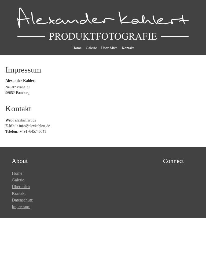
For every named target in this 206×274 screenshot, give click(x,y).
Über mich (21, 186)
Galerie (91, 48)
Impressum (21, 206)
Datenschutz (22, 200)
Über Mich (109, 48)
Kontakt (128, 48)
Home (77, 48)
